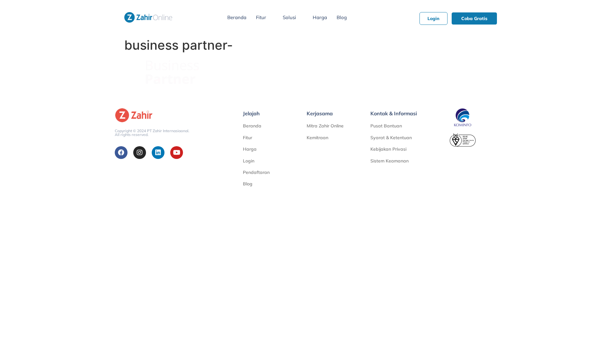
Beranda (236, 17)
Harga (320, 17)
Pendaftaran (256, 172)
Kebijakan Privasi (388, 149)
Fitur (261, 17)
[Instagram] (139, 152)
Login (248, 161)
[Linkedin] (158, 152)
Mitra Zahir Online (325, 126)
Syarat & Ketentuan (391, 137)
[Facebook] (121, 152)
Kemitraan (317, 137)
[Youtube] (176, 152)
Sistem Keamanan (389, 161)
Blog (342, 17)
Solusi (289, 17)
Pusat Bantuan (386, 126)
